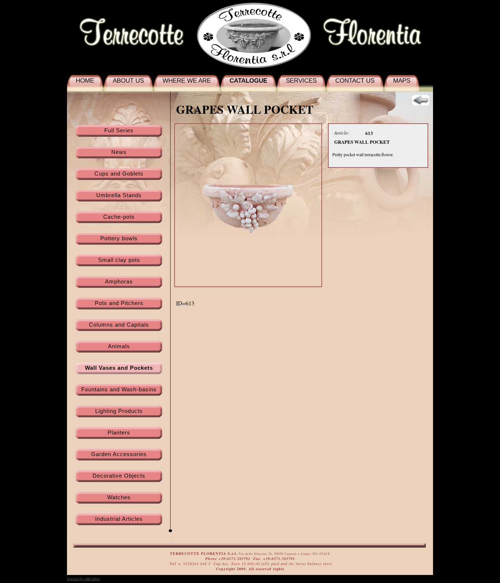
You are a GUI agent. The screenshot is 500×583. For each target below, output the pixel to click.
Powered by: (83, 579)
